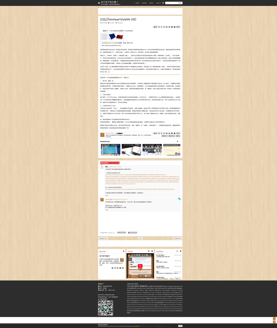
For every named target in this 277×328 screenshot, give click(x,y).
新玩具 (181, 292)
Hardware (144, 302)
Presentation (166, 290)
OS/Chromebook (151, 310)
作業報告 (170, 296)
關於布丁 (165, 136)
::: (133, 3)
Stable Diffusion (178, 308)
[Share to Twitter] (167, 27)
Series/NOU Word (160, 310)
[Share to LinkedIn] (169, 27)
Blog (166, 306)
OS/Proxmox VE (162, 288)
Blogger (164, 286)
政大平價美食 (176, 310)
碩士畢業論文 (178, 288)
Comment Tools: (104, 232)
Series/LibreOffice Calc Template (174, 302)
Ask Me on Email (133, 232)
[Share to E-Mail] (174, 27)
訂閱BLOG (172, 136)
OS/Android (157, 290)
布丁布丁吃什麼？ (109, 2)
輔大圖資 (135, 286)
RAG (157, 300)
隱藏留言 (116, 163)
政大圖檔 (150, 286)
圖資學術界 (135, 302)
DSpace (152, 288)
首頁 (140, 238)
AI (168, 300)
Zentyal (151, 306)
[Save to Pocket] (172, 27)
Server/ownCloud (169, 308)
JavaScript (139, 288)
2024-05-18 (177, 255)
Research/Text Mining (159, 308)
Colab (172, 306)
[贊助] (123, 268)
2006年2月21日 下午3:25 (114, 166)
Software (180, 300)
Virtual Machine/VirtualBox (151, 304)
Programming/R (163, 300)
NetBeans (180, 304)
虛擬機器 (146, 292)
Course (180, 290)
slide (156, 294)
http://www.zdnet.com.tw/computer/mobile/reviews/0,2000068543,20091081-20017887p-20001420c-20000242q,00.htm (140, 189)
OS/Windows (158, 292)
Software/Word (151, 302)
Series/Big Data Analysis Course (168, 298)
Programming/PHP (162, 296)
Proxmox (135, 290)
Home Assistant (141, 300)
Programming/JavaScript (175, 286)
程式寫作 (171, 288)
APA (164, 306)
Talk (156, 288)
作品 (128, 288)
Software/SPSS (169, 310)
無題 (177, 298)
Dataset (171, 300)
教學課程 (129, 310)
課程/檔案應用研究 (137, 310)
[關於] (112, 268)
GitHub (174, 296)
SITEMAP (144, 3)
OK (181, 326)
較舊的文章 (178, 238)
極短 (165, 304)
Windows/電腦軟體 (146, 298)
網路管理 (133, 288)
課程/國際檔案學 (159, 302)
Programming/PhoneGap (147, 308)
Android (129, 290)
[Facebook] (115, 268)
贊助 (178, 136)
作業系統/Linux (158, 306)
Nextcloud (129, 308)
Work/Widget (174, 292)
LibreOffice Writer (153, 296)
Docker (129, 298)
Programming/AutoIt (151, 300)
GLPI (145, 310)
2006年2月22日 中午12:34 (120, 199)
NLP (176, 304)
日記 (110, 22)
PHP (158, 298)
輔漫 (143, 310)
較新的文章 (103, 238)
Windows (129, 302)
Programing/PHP (136, 308)
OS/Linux (174, 290)
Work (147, 306)
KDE (178, 306)
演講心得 (133, 298)
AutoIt (139, 302)
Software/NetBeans (141, 306)
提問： (103, 288)
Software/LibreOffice (143, 296)
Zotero (142, 290)
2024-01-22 (177, 277)
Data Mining (149, 290)
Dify (168, 304)
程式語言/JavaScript (142, 294)
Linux (144, 288)
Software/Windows (132, 294)
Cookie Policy (137, 326)
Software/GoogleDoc (132, 296)
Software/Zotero (166, 292)
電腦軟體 (143, 286)
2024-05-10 (177, 260)
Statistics (138, 298)
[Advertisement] (140, 11)
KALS (175, 306)
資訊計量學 (154, 298)
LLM (165, 302)
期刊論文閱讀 (157, 286)
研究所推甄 (180, 296)
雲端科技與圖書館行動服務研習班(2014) (170, 294)
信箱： (105, 286)
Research (175, 300)
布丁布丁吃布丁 (110, 133)
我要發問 (110, 163)
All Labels (135, 284)
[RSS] (117, 268)
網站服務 (152, 294)
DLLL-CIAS (152, 292)
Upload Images (122, 232)
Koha (181, 306)
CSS (169, 306)
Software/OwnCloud (132, 304)
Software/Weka (132, 292)
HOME (137, 3)
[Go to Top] (274, 318)
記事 (113, 22)
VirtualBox (160, 304)
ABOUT (151, 3)
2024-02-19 (177, 266)
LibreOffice (172, 304)
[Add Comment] (274, 321)
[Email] (120, 268)
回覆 (106, 195)
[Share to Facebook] (159, 27)
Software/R (140, 304)
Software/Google (131, 306)
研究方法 (140, 292)
